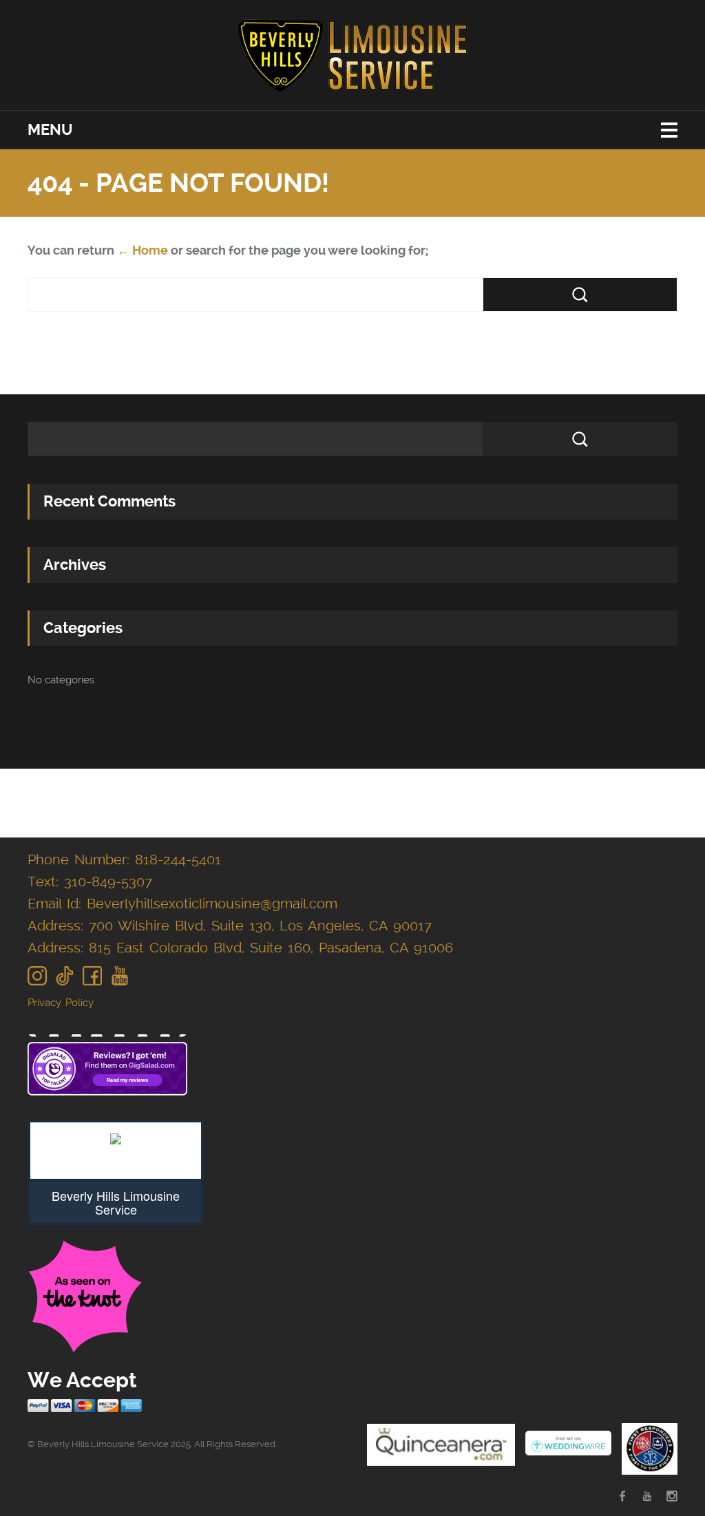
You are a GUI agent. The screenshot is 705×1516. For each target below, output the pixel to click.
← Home (142, 250)
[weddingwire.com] (568, 1445)
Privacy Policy (61, 1002)
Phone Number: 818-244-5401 (124, 859)
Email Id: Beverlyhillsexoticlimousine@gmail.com (182, 903)
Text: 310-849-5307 (90, 881)
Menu (50, 129)
